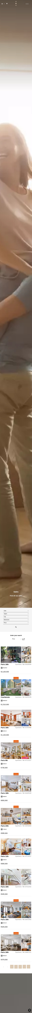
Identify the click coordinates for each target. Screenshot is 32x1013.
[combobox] (16, 610)
